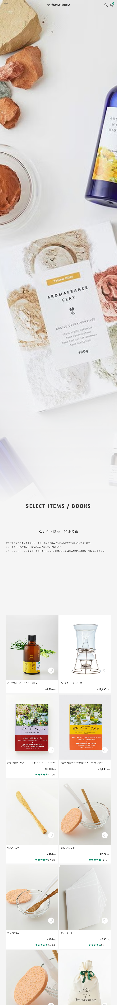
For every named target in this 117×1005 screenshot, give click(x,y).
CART (111, 4)
